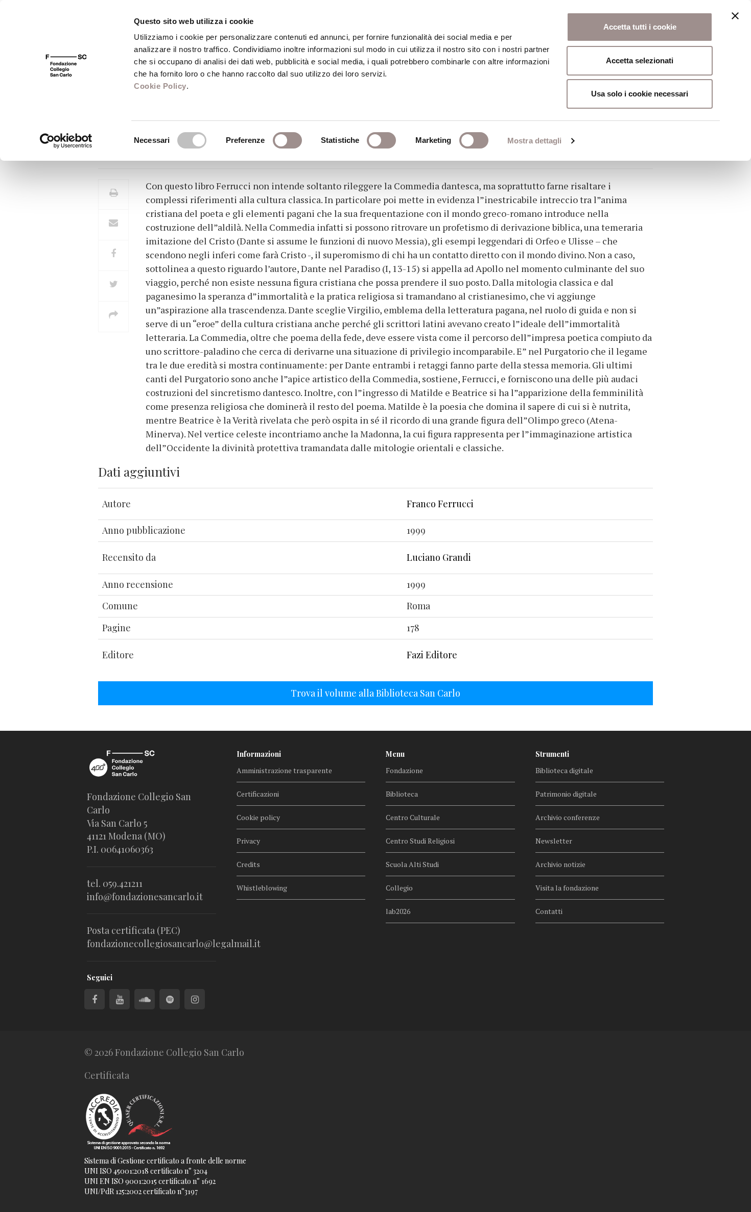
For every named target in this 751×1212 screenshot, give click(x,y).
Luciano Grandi (439, 557)
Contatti (548, 911)
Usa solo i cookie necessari (639, 93)
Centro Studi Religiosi (420, 841)
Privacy (248, 841)
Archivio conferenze (567, 817)
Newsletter (553, 841)
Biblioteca (402, 794)
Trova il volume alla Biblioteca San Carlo (375, 693)
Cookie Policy (160, 86)
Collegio (399, 888)
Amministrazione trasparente (284, 770)
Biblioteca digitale (564, 770)
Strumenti (552, 754)
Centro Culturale (413, 817)
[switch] (287, 140)
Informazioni (259, 754)
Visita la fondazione (567, 888)
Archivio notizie (560, 864)
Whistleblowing (262, 888)
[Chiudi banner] (735, 15)
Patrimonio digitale (566, 794)
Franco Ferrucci (440, 504)
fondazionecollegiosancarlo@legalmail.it (174, 943)
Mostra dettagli (534, 140)
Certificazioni (258, 794)
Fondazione (404, 770)
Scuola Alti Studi (412, 864)
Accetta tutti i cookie (639, 26)
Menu (395, 754)
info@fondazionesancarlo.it (145, 897)
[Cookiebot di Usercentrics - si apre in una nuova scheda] (66, 141)
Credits (248, 864)
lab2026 (398, 911)
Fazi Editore (432, 655)
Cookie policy (258, 817)
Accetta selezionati (639, 60)
